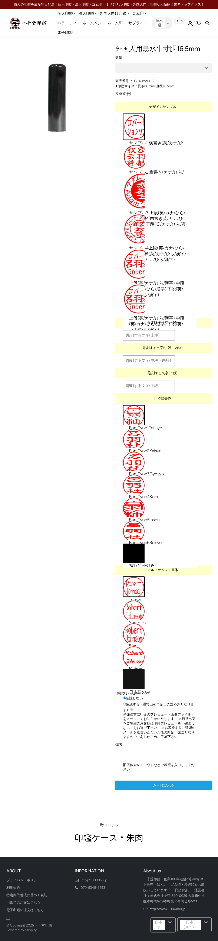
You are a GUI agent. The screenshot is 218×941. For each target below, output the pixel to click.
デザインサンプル (162, 107)
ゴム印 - (139, 13)
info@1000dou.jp (94, 880)
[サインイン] (190, 23)
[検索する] (207, 23)
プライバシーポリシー (23, 880)
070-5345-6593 (93, 888)
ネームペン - (93, 23)
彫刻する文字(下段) (162, 373)
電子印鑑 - (66, 32)
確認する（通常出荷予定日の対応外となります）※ (158, 707)
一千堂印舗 (43, 925)
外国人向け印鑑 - (114, 13)
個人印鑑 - (66, 13)
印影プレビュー (127, 693)
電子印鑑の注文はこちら (25, 910)
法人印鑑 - (88, 13)
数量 (118, 58)
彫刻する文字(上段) (162, 323)
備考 (118, 745)
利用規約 (13, 888)
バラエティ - (68, 23)
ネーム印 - (116, 23)
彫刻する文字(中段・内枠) (162, 348)
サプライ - (137, 23)
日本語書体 (162, 398)
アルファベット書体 (162, 570)
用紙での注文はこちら (23, 902)
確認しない (134, 698)
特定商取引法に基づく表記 (26, 895)
